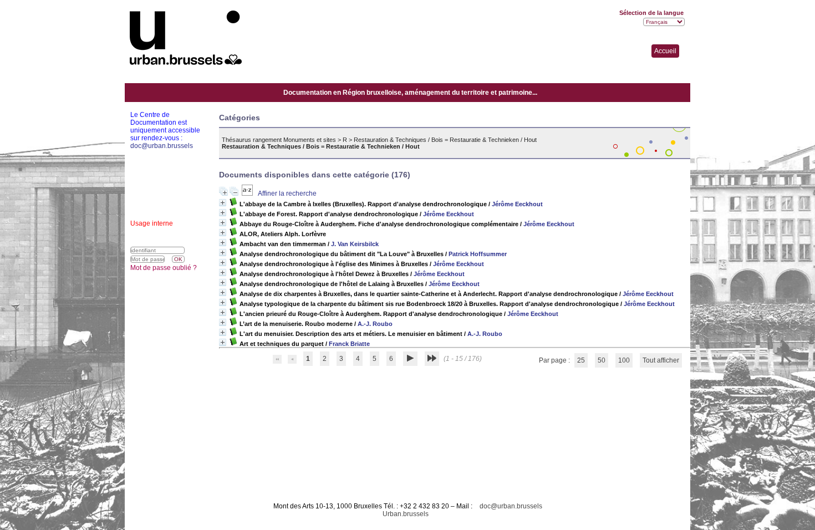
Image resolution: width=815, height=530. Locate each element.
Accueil (665, 51)
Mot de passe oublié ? (163, 268)
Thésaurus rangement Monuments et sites (279, 139)
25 (581, 360)
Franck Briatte (349, 343)
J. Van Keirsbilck (355, 244)
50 (601, 360)
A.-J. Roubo (375, 323)
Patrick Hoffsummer (478, 254)
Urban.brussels (406, 514)
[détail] (222, 202)
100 (624, 360)
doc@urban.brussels (511, 506)
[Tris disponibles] (248, 193)
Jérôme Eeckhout (517, 204)
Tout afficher (661, 360)
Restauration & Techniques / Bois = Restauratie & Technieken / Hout (445, 139)
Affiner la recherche (287, 193)
